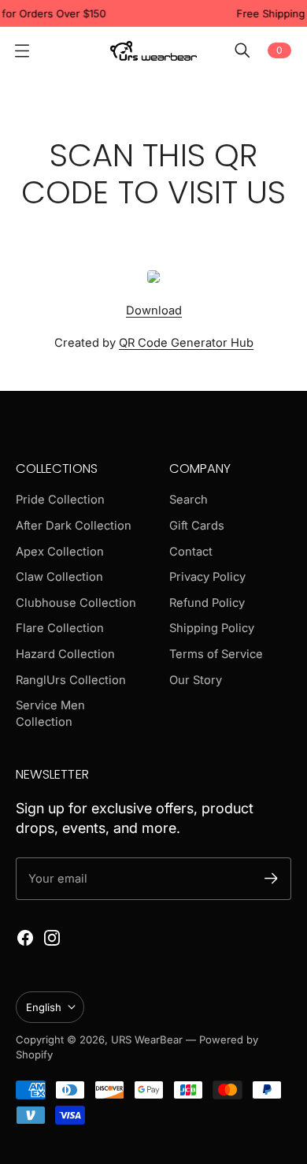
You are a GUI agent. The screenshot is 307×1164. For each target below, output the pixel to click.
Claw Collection (59, 577)
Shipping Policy (211, 628)
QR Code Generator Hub (186, 343)
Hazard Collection (65, 654)
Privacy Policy (207, 577)
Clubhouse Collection (76, 603)
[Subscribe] (271, 878)
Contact (191, 552)
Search (188, 500)
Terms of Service (216, 654)
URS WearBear (148, 1039)
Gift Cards (196, 526)
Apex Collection (60, 552)
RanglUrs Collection (71, 680)
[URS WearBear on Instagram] (52, 937)
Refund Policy (207, 603)
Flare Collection (60, 628)
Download (154, 310)
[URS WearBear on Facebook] (25, 937)
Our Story (195, 680)
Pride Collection (60, 500)
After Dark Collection (73, 526)
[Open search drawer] (242, 50)
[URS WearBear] (153, 51)
